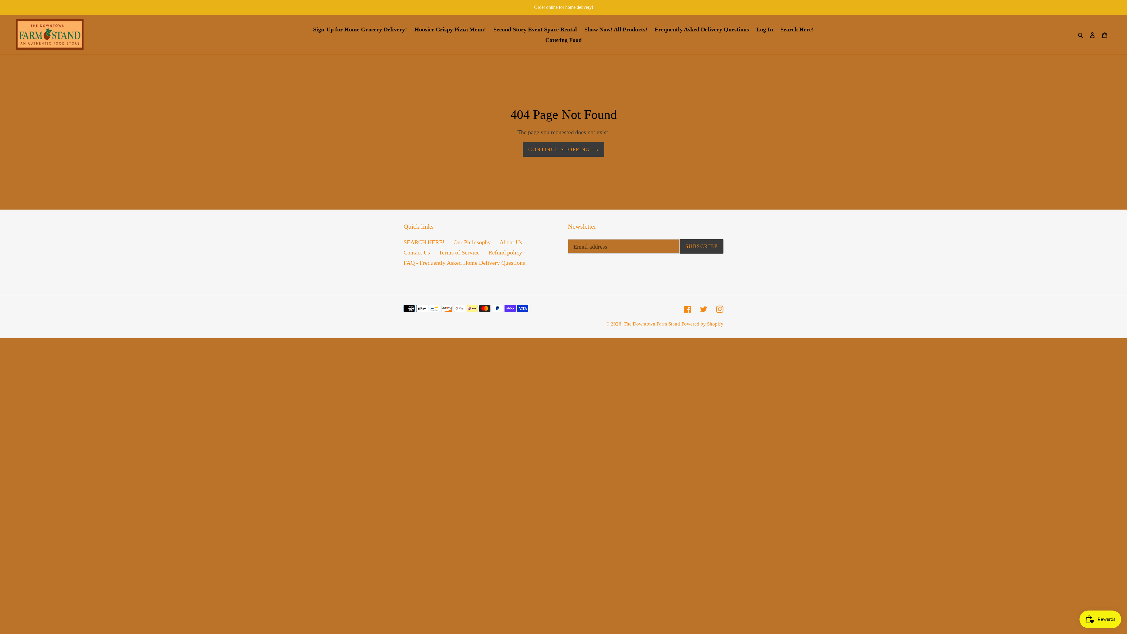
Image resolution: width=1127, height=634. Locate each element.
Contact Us (417, 252)
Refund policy (505, 252)
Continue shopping (559, 149)
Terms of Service (459, 252)
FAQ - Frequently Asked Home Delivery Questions (464, 262)
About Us (511, 242)
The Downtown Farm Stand (652, 324)
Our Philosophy (472, 242)
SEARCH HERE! (424, 242)
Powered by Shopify (702, 324)
